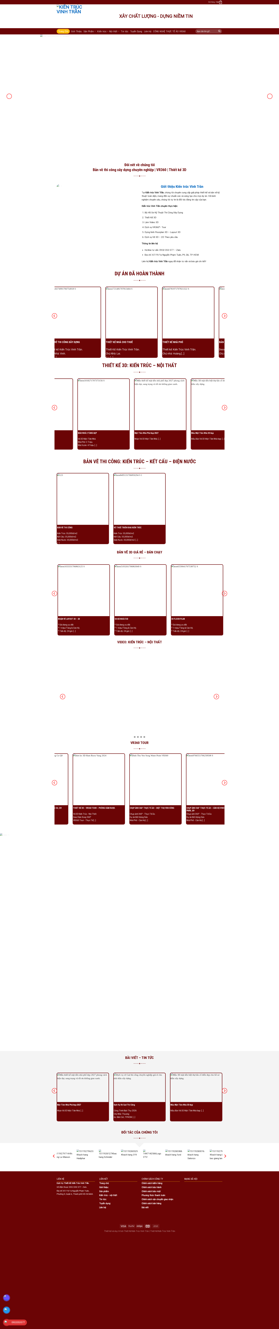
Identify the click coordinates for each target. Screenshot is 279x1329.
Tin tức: (125, 31)
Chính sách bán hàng (151, 1203)
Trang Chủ (63, 31)
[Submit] (219, 31)
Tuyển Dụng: (136, 31)
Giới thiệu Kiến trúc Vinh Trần (182, 186)
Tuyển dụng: (105, 1203)
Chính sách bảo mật (151, 1191)
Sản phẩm (104, 1191)
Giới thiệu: (104, 1187)
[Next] (269, 96)
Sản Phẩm (89, 31)
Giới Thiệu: (76, 31)
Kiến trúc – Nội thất (107, 31)
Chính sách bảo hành (151, 1187)
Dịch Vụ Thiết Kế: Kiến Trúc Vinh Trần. (73, 1183)
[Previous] (9, 96)
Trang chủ (104, 1183)
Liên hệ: (148, 31)
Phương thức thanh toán (153, 1195)
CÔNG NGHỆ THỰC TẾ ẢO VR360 (169, 31)
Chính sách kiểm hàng (152, 1183)
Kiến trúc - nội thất (108, 1195)
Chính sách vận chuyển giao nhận (157, 1199)
